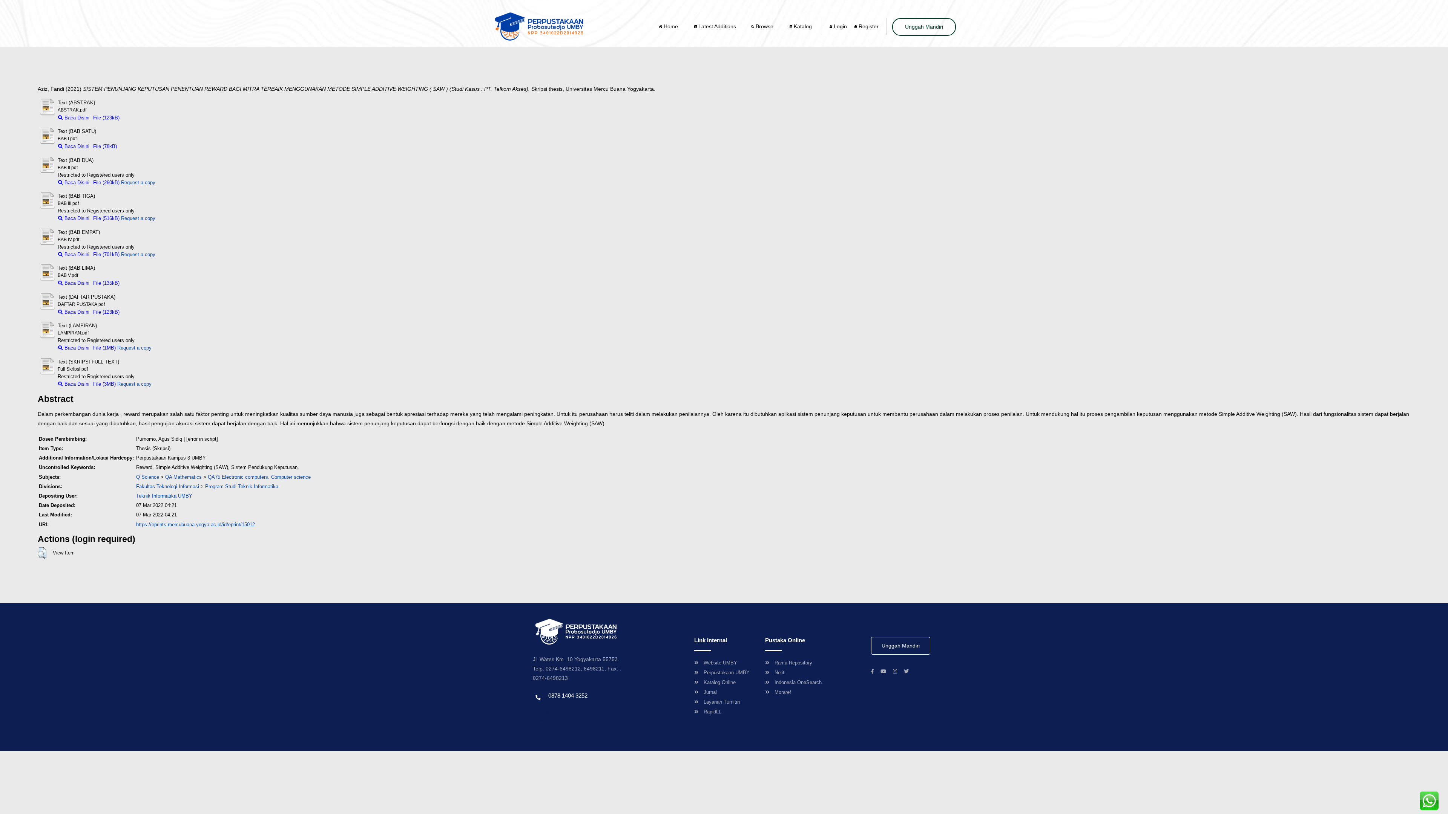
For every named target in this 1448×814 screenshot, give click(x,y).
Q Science (147, 477)
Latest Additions (716, 26)
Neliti (780, 672)
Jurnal (710, 692)
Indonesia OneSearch (798, 682)
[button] (42, 553)
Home (671, 26)
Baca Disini (76, 118)
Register (868, 26)
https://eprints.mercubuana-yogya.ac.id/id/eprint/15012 (195, 524)
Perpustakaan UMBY (727, 672)
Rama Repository (793, 663)
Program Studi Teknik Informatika (241, 486)
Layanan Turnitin (722, 702)
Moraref (783, 692)
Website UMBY (720, 663)
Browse (764, 26)
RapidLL (712, 712)
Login (839, 26)
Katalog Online (720, 682)
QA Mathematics (183, 477)
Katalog (802, 26)
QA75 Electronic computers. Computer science (259, 477)
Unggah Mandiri (924, 27)
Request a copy (138, 182)
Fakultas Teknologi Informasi (167, 486)
